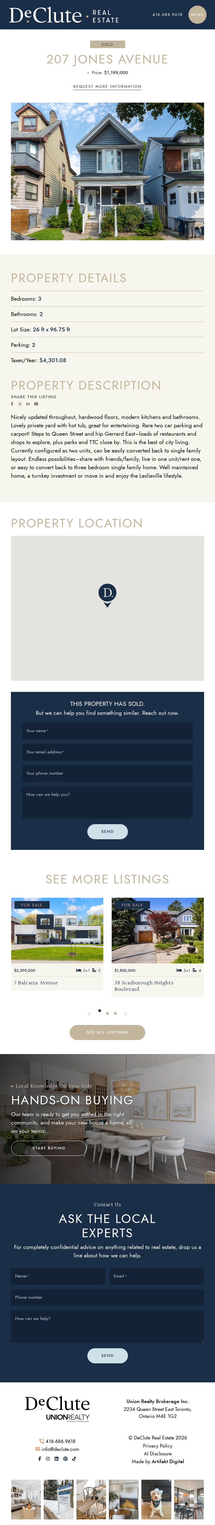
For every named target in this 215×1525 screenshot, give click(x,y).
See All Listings (107, 1032)
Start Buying (49, 1148)
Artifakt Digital (168, 1461)
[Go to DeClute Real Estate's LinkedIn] (57, 1459)
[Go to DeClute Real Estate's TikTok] (74, 1459)
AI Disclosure (158, 1453)
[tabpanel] (57, 947)
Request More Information (107, 86)
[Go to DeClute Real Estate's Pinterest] (65, 1459)
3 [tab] (115, 1013)
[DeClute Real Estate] (73, 15)
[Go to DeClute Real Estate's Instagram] (48, 1459)
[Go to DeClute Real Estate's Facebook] (39, 1459)
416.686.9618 (61, 1441)
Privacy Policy (157, 1445)
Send (107, 831)
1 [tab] (99, 1013)
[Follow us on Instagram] (26, 1499)
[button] (197, 15)
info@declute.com (60, 1449)
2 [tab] (107, 1010)
